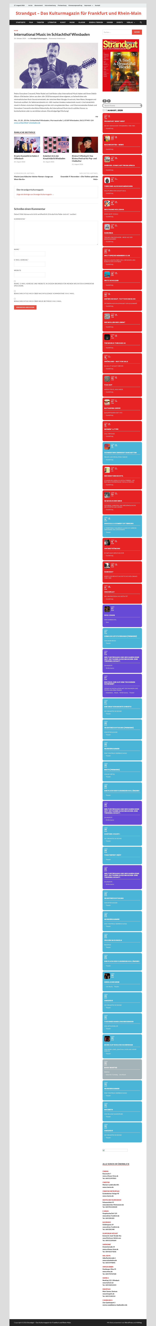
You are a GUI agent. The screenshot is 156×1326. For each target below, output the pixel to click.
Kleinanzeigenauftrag (75, 5)
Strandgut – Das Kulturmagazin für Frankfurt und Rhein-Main (78, 13)
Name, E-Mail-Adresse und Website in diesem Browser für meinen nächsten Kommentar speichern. (54, 285)
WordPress (129, 1322)
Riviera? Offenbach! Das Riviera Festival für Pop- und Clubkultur (84, 158)
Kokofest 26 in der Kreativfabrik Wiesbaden (54, 157)
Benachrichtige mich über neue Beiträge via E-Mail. (38, 301)
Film (31, 22)
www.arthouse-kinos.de (110, 1176)
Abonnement (38, 5)
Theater (40, 22)
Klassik (82, 22)
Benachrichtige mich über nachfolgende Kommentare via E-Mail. (44, 293)
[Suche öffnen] (141, 22)
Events (120, 22)
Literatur (52, 22)
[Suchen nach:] (122, 32)
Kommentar (20, 219)
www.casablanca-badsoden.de (115, 1305)
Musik (72, 22)
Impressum (87, 5)
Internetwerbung (50, 5)
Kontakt (97, 5)
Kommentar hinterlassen (57, 38)
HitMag (139, 1322)
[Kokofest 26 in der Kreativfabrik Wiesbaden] (56, 145)
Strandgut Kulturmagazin (38, 38)
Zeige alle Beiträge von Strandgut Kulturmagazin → (35, 194)
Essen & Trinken (96, 22)
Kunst (63, 22)
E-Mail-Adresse (21, 260)
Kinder (110, 22)
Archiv (30, 5)
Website (17, 270)
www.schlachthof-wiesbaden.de (27, 123)
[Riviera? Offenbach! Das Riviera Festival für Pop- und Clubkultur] (85, 145)
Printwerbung (62, 5)
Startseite (20, 22)
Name (17, 249)
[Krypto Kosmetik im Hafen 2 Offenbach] (27, 145)
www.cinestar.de (108, 1187)
